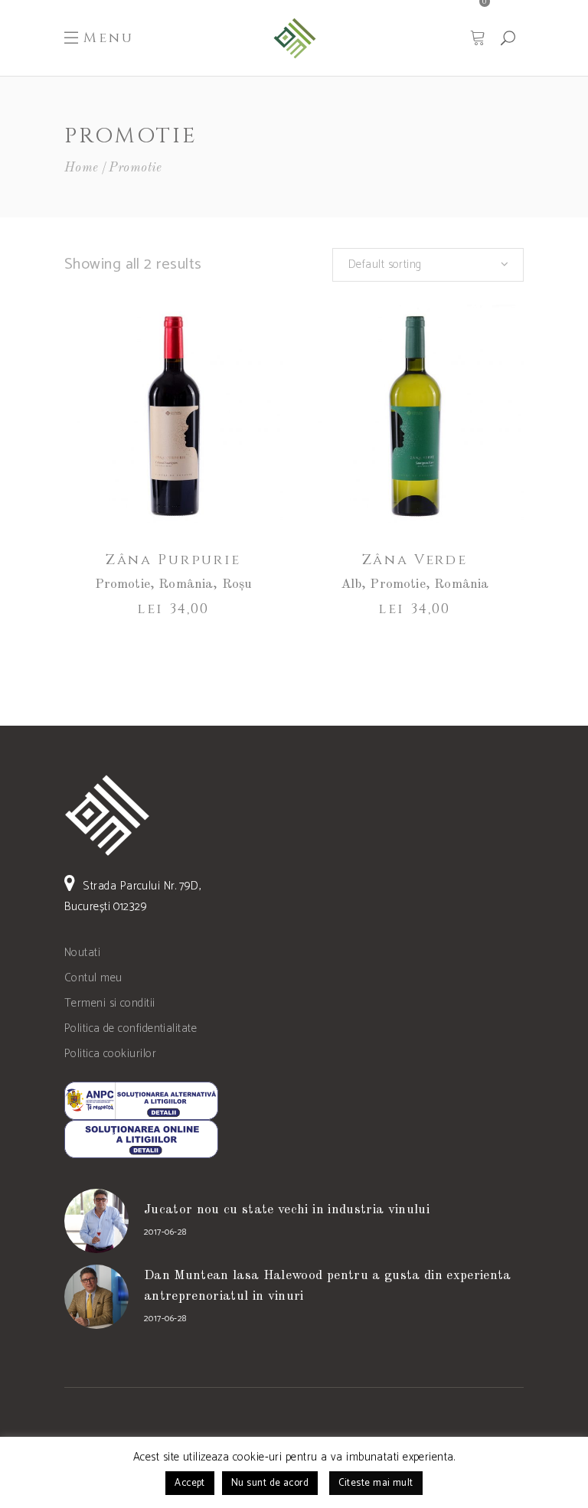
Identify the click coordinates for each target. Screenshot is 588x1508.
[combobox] (428, 265)
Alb (351, 584)
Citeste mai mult (375, 1483)
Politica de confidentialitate (130, 1028)
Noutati (82, 952)
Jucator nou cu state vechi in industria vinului (287, 1209)
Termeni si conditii (109, 1003)
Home (81, 168)
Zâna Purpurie (173, 560)
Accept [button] (190, 1483)
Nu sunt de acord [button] (270, 1483)
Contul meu (93, 977)
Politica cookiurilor (110, 1053)
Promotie (122, 584)
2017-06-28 (165, 1232)
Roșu (237, 584)
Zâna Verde (415, 560)
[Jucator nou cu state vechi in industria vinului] (96, 1221)
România (185, 584)
